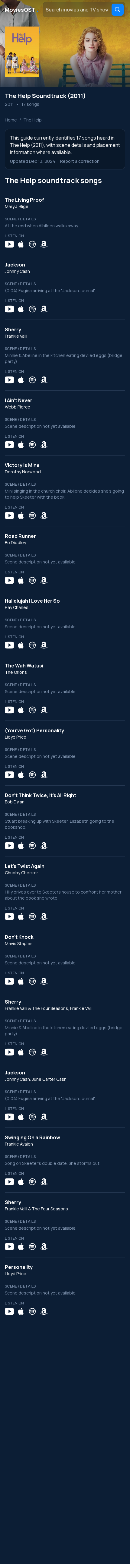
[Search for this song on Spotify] (32, 244)
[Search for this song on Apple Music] (20, 244)
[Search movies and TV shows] (118, 10)
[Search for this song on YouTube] (9, 244)
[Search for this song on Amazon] (43, 244)
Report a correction (79, 161)
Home (11, 120)
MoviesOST (22, 9)
